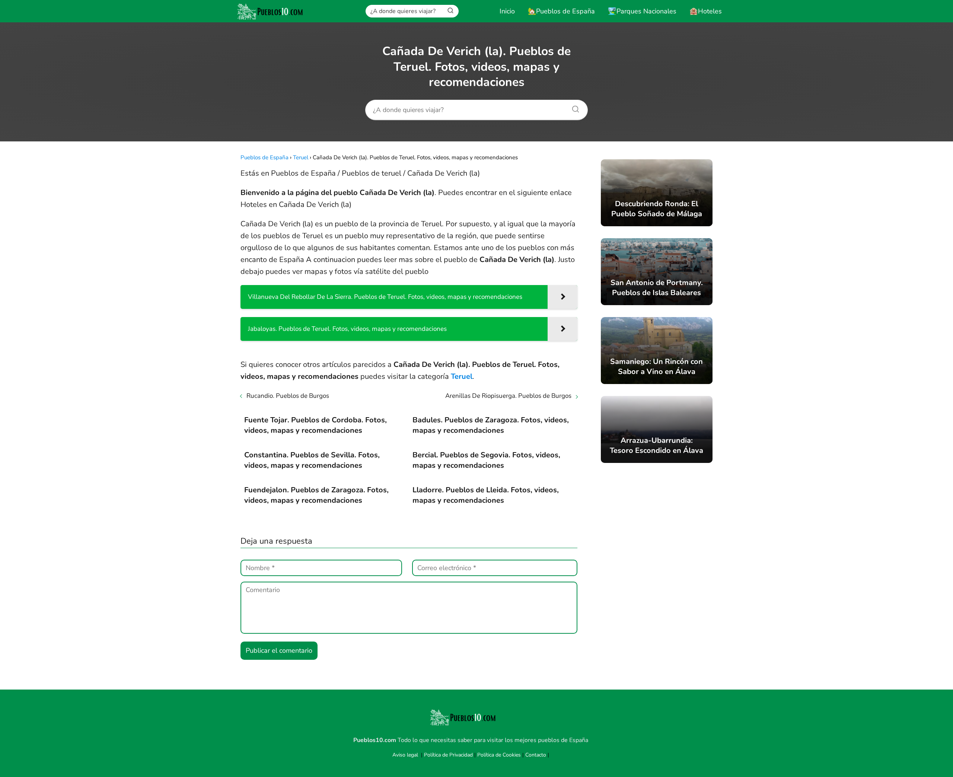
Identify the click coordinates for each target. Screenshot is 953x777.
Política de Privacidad (448, 754)
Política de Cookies (499, 754)
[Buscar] (450, 11)
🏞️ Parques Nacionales (642, 11)
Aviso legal (405, 754)
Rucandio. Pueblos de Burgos (287, 395)
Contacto (535, 754)
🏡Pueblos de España (561, 11)
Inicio (507, 11)
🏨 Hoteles (705, 11)
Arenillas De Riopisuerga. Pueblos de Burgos (508, 395)
